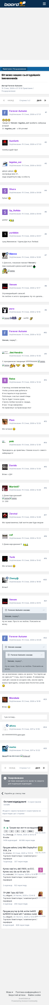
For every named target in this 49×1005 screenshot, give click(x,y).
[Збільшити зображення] (3, 120)
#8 (46, 286)
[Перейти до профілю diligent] (40, 894)
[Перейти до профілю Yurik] (5, 559)
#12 (45, 380)
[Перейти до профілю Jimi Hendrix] (5, 354)
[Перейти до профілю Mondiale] (5, 699)
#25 (45, 748)
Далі (39, 100)
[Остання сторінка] (45, 100)
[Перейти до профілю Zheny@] (5, 580)
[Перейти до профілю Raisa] (5, 380)
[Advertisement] (24, 34)
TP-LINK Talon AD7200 (13, 893)
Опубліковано (25, 114)
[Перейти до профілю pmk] (5, 443)
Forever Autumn (15, 86)
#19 (45, 558)
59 (30, 831)
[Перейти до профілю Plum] (5, 421)
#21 (45, 601)
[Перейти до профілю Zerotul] (5, 515)
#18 (45, 536)
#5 (46, 212)
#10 (45, 332)
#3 (46, 163)
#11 (45, 354)
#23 (45, 699)
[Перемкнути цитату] (6, 610)
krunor (9, 853)
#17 (45, 515)
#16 (45, 488)
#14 (45, 442)
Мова (9, 992)
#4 (46, 190)
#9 (46, 310)
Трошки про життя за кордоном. (24, 828)
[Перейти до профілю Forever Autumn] (5, 113)
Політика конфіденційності (28, 992)
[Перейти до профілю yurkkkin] (5, 234)
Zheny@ (9, 835)
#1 (46, 112)
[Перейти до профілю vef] (5, 536)
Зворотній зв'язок (16, 995)
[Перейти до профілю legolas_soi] (5, 164)
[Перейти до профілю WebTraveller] (40, 829)
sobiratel (9, 874)
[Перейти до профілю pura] (5, 310)
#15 (45, 467)
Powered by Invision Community (24, 1001)
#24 (45, 727)
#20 (45, 579)
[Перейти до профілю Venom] (5, 286)
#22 (45, 638)
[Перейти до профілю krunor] (40, 848)
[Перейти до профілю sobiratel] (40, 870)
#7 (46, 255)
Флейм (6, 837)
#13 (45, 421)
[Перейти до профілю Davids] (5, 467)
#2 (46, 142)
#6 (46, 234)
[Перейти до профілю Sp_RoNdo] (5, 212)
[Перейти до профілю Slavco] (5, 255)
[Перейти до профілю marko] (5, 748)
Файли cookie (34, 995)
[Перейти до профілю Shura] (5, 191)
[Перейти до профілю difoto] (5, 727)
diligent (9, 895)
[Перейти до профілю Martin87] (5, 488)
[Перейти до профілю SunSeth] (5, 142)
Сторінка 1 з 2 (25, 100)
